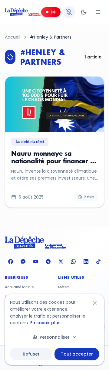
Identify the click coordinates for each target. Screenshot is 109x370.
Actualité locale (19, 287)
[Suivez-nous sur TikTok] (98, 262)
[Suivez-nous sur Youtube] (35, 262)
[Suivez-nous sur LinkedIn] (86, 262)
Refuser (31, 354)
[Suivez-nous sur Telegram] (48, 262)
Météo (63, 287)
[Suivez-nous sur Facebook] (10, 262)
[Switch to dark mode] (84, 12)
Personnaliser (55, 337)
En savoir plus (45, 323)
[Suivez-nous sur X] (61, 262)
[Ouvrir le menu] (98, 12)
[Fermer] (95, 303)
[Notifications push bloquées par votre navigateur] (69, 12)
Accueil (12, 37)
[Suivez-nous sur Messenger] (23, 262)
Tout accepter (77, 354)
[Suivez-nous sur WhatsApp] (73, 262)
